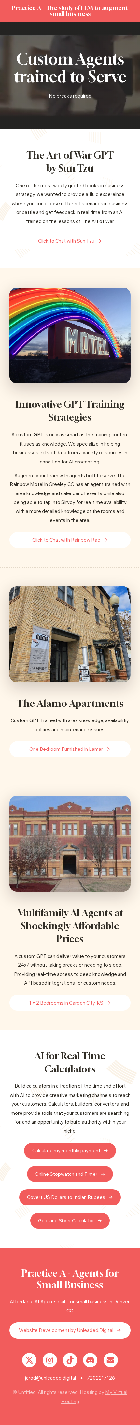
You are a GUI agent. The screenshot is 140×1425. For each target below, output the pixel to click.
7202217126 (101, 1378)
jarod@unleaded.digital (50, 1378)
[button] (69, 241)
